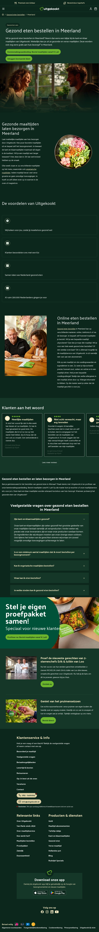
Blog (51, 855)
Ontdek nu (47, 684)
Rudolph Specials (56, 860)
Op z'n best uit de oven (27, 778)
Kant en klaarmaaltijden (59, 836)
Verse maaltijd (55, 845)
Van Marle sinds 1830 (26, 826)
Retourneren (22, 773)
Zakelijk (20, 850)
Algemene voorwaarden (12, 927)
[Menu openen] (3, 8)
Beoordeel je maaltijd (26, 751)
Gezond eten (54, 840)
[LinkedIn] (52, 912)
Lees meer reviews (49, 462)
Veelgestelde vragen (26, 757)
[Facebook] (42, 912)
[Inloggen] (90, 9)
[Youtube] (57, 912)
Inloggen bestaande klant (18, 58)
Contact (20, 789)
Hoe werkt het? (23, 836)
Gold (51, 821)
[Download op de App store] (40, 893)
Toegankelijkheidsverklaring (35, 927)
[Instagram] (47, 912)
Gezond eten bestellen (16, 14)
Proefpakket (22, 845)
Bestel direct (48, 720)
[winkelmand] (95, 9)
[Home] (49, 8)
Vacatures (21, 784)
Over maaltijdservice (26, 831)
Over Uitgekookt (24, 821)
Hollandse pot (55, 850)
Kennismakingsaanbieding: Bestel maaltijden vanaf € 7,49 (33, 52)
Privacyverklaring (71, 927)
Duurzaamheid (23, 855)
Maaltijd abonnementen (59, 826)
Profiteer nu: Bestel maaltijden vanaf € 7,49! (27, 637)
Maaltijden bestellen (26, 840)
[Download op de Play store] (58, 893)
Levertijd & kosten (25, 767)
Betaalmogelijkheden (26, 762)
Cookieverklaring (55, 927)
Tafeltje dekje (55, 831)
